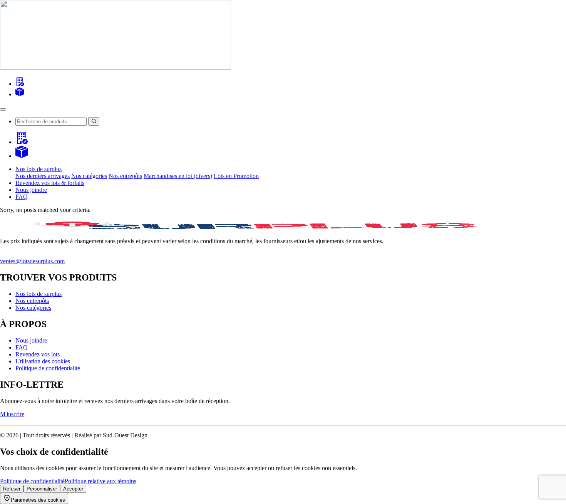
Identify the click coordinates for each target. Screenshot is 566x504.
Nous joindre (31, 189)
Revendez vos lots (37, 354)
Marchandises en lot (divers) (178, 176)
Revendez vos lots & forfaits (49, 183)
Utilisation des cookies (42, 361)
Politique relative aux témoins (100, 481)
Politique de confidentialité (47, 368)
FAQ (21, 196)
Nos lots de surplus (38, 294)
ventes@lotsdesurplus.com (32, 261)
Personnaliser (42, 489)
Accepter (73, 489)
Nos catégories (89, 176)
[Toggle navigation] (3, 109)
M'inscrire (12, 414)
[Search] (19, 84)
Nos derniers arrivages (42, 176)
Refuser (11, 489)
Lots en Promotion (236, 176)
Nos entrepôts (125, 176)
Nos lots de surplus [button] (38, 169)
